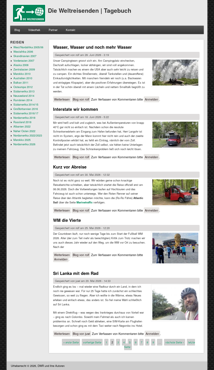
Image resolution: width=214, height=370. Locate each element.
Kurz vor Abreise (70, 167)
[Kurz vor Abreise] (175, 193)
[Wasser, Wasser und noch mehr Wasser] (175, 73)
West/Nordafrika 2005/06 (28, 47)
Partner (53, 30)
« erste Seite (71, 342)
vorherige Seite (92, 342)
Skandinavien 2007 (24, 56)
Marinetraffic (84, 202)
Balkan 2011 (20, 82)
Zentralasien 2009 (24, 69)
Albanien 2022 (22, 126)
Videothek (34, 30)
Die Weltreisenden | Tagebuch (89, 10)
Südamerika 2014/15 (25, 104)
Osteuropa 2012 (23, 87)
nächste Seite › (175, 342)
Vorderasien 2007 (23, 61)
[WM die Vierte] (175, 248)
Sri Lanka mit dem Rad (75, 273)
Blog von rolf (81, 99)
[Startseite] (29, 21)
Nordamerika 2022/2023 (27, 135)
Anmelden (151, 99)
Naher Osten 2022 (24, 131)
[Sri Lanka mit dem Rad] (175, 303)
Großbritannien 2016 (25, 109)
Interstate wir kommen (75, 109)
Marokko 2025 (22, 140)
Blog (17, 30)
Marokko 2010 (22, 74)
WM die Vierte (67, 220)
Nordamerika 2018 (24, 118)
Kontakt (70, 30)
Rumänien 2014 (22, 100)
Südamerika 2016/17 (25, 113)
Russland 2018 (22, 122)
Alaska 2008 (20, 65)
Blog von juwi (81, 334)
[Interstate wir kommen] (175, 135)
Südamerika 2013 (23, 91)
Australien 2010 (22, 78)
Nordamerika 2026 (24, 144)
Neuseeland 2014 (23, 96)
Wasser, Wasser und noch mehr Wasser (92, 47)
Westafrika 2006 (23, 52)
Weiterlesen (62, 99)
